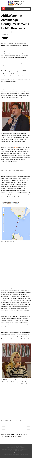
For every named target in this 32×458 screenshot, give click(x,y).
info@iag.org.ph (16, 452)
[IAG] (16, 3)
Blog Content (6, 32)
